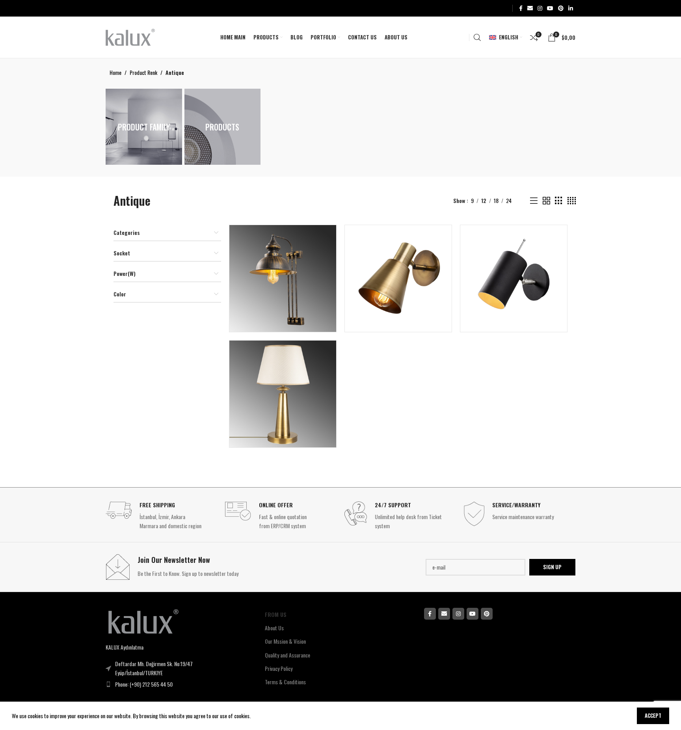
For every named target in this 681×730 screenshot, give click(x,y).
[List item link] (169, 684)
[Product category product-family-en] (144, 127)
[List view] (534, 201)
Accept (653, 715)
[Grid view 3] (558, 201)
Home (115, 72)
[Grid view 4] (572, 201)
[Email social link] (530, 8)
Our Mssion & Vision (285, 641)
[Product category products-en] (222, 127)
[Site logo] (130, 36)
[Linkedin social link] (570, 8)
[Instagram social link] (540, 8)
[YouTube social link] (550, 8)
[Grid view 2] (546, 201)
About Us (274, 628)
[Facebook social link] (521, 8)
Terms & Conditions (285, 682)
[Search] (477, 37)
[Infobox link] (161, 515)
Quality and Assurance (287, 655)
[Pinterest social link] (561, 8)
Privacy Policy (278, 668)
